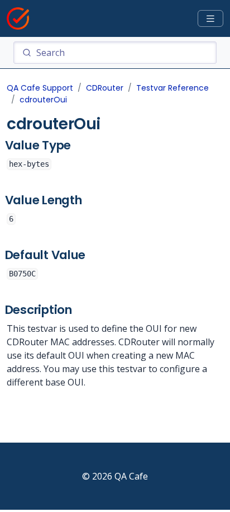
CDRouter (104, 87)
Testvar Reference (172, 87)
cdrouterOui (43, 99)
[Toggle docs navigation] (210, 18)
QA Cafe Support (40, 87)
